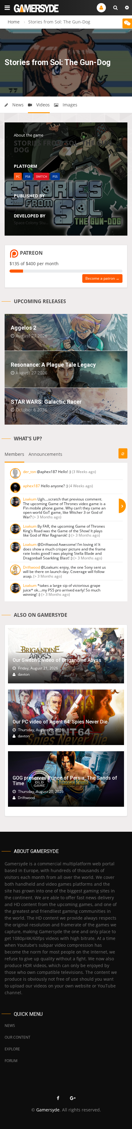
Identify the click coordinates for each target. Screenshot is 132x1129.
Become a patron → (102, 278)
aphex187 (31, 485)
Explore (12, 1049)
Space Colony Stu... (31, 222)
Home (14, 22)
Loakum (30, 499)
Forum (11, 1060)
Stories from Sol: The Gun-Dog (64, 146)
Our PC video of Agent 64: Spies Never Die (60, 722)
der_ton (29, 471)
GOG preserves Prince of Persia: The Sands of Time (65, 780)
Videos (42, 105)
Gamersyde (48, 1110)
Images (69, 105)
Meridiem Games (29, 203)
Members (14, 454)
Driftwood (31, 567)
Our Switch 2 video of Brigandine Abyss (57, 660)
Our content (17, 1037)
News (17, 105)
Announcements (45, 454)
